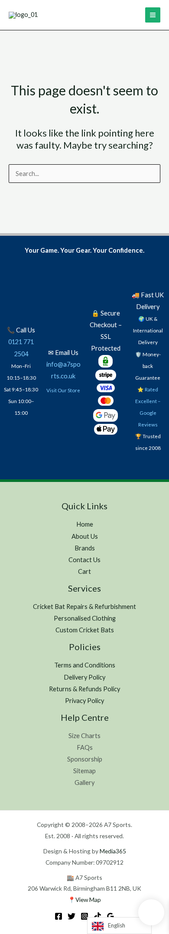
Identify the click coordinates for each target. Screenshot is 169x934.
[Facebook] (58, 916)
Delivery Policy (84, 677)
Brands (85, 548)
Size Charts (84, 735)
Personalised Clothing (85, 618)
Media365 (113, 851)
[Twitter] (71, 916)
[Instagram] (84, 916)
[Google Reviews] (110, 916)
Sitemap (84, 771)
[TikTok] (97, 916)
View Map (88, 899)
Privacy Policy (84, 700)
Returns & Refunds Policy (84, 689)
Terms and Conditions (84, 665)
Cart (84, 571)
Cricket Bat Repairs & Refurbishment (84, 606)
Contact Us (84, 559)
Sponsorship (84, 759)
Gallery (84, 782)
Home (84, 524)
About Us (85, 536)
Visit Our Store (63, 390)
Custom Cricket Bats (84, 630)
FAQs (85, 747)
